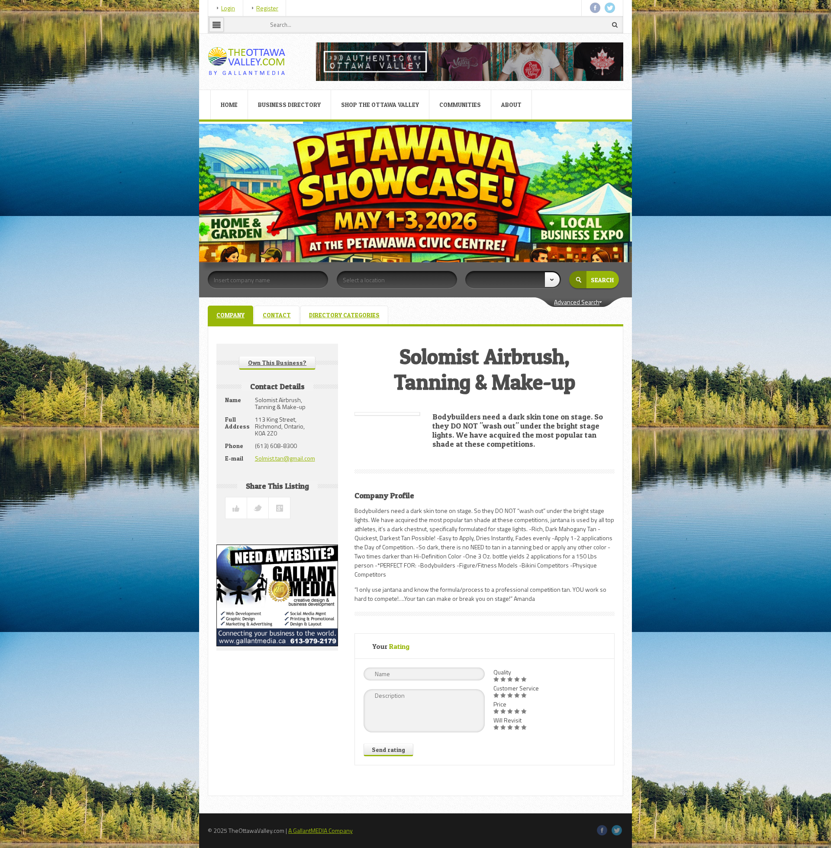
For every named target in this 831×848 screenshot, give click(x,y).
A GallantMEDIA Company (320, 830)
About (511, 104)
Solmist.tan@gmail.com (285, 458)
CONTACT (277, 315)
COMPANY (230, 315)
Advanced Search (576, 301)
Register (267, 8)
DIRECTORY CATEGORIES (344, 315)
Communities (460, 104)
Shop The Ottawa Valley (380, 104)
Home (229, 104)
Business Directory (289, 104)
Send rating (388, 749)
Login (228, 8)
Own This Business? (277, 362)
